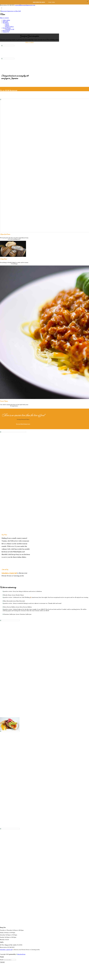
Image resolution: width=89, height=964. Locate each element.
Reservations (6, 30)
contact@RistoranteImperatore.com (25, 5)
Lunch (7, 24)
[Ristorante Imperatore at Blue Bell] (10, 11)
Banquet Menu (9, 26)
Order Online (51, 2)
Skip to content (4, 17)
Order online (6, 20)
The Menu (6, 22)
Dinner (7, 25)
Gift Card (5, 21)
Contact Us (6, 32)
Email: (2, 959)
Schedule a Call (9, 29)
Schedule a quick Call (6, 949)
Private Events (7, 28)
